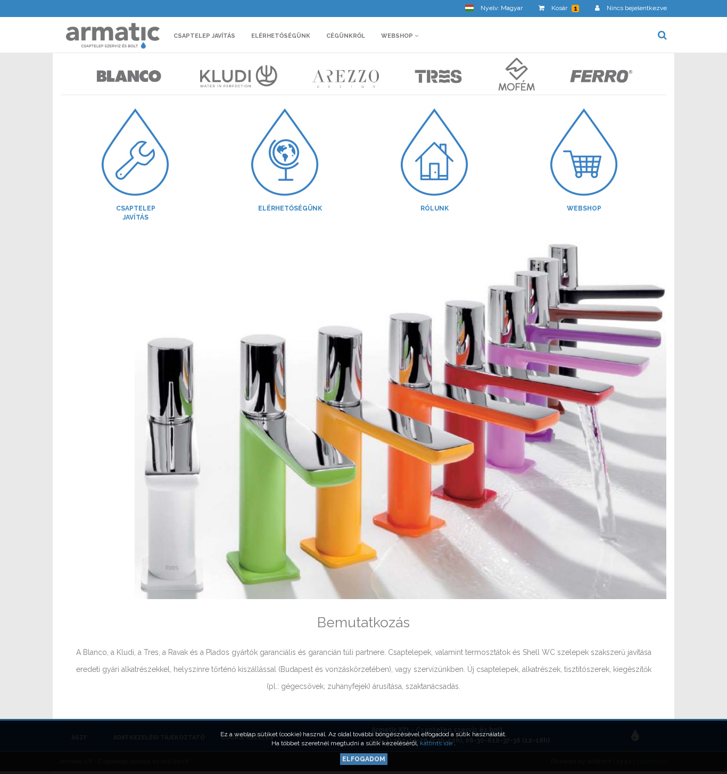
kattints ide (437, 743)
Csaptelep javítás (204, 35)
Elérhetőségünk (280, 35)
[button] (494, 8)
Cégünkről (345, 35)
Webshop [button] (398, 35)
